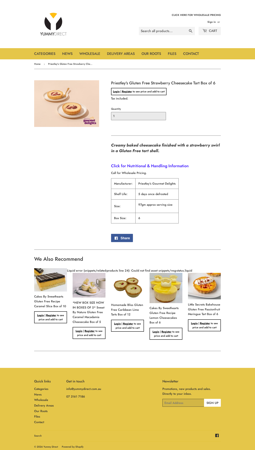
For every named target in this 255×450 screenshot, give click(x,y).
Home (37, 64)
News (67, 53)
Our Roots (151, 53)
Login (116, 91)
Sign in (211, 22)
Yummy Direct (50, 447)
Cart (212, 30)
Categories (44, 53)
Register (127, 91)
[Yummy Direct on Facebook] (217, 436)
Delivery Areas (121, 53)
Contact (191, 53)
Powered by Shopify (72, 447)
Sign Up (212, 403)
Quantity (116, 109)
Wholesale (89, 53)
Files (172, 53)
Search (38, 435)
